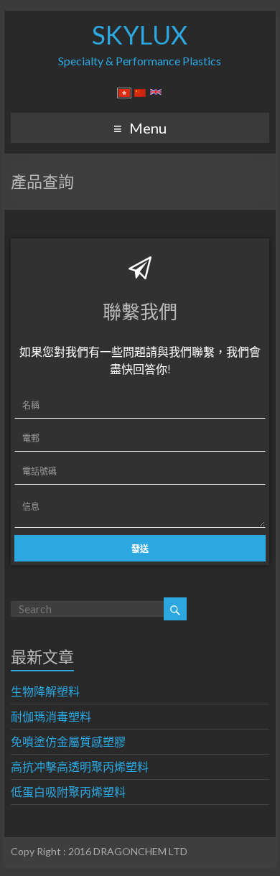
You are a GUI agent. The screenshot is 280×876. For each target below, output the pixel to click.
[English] (156, 95)
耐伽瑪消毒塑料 (51, 716)
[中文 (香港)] (124, 95)
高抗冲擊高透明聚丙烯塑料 (80, 766)
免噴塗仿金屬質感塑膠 (68, 741)
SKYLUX (139, 34)
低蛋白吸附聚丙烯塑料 (68, 791)
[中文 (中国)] (140, 95)
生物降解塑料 (45, 691)
